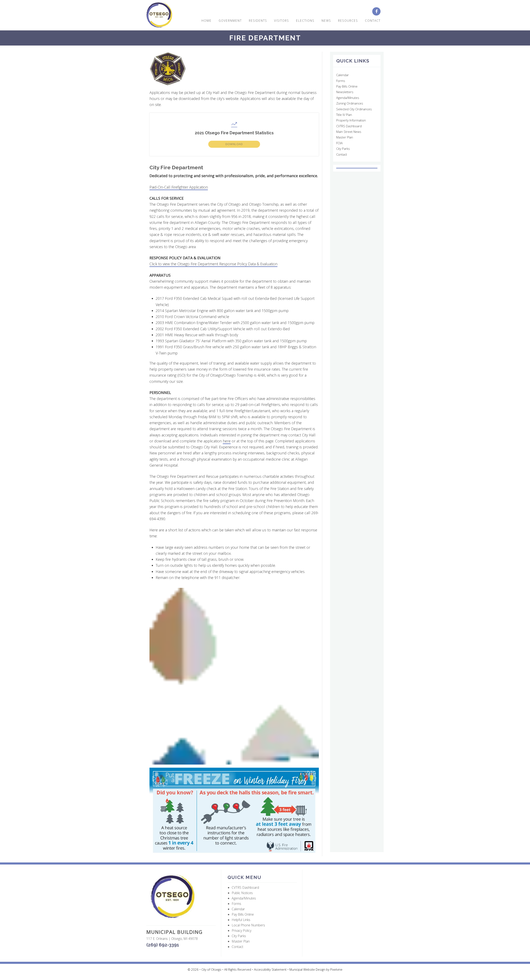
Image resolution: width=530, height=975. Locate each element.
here (227, 440)
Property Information (351, 120)
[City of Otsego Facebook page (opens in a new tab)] (378, 11)
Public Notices (242, 893)
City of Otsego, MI (159, 15)
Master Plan (344, 137)
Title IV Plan (344, 115)
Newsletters (344, 92)
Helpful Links (241, 919)
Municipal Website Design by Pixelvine (315, 969)
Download (234, 144)
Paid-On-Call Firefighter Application (178, 187)
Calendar (342, 75)
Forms (340, 81)
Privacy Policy (241, 930)
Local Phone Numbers (248, 925)
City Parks (343, 148)
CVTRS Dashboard (349, 126)
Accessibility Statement (270, 969)
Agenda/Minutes (347, 98)
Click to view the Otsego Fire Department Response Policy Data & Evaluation (213, 263)
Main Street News (348, 132)
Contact (341, 154)
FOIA (339, 143)
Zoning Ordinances (349, 103)
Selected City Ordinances (354, 109)
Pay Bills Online (347, 86)
